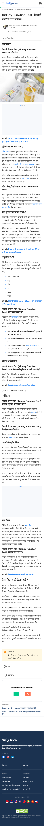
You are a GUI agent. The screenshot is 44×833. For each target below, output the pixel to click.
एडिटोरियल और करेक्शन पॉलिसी (11, 785)
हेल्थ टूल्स (25, 765)
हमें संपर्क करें (26, 789)
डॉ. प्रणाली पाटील (24, 25)
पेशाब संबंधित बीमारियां (7, 9)
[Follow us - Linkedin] (12, 757)
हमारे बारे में (26, 777)
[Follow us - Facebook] (3, 757)
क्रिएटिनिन (25, 178)
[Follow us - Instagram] (8, 757)
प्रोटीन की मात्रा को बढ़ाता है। (25, 164)
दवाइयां (33, 412)
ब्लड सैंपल (28, 525)
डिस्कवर (4, 765)
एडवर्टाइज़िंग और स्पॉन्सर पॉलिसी (11, 789)
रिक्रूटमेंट (26, 785)
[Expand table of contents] (22, 38)
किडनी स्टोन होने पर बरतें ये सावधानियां (21, 574)
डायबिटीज (14, 317)
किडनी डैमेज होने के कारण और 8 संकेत (21, 385)
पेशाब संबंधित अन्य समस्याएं (24, 9)
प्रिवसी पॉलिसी (6, 781)
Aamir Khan (7, 32)
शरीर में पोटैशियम (31, 345)
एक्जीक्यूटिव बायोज (28, 781)
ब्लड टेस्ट (12, 437)
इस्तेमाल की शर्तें (6, 777)
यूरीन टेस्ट (6, 151)
